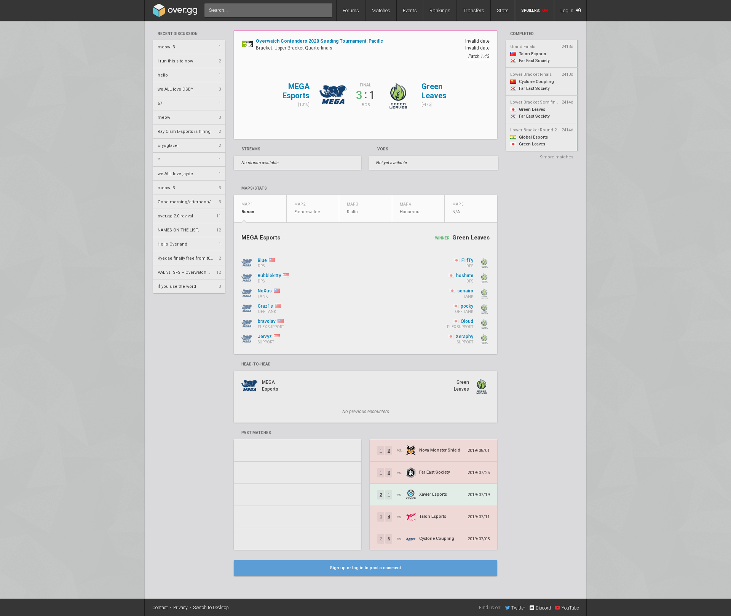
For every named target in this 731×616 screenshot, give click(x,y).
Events (410, 10)
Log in (567, 10)
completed (522, 34)
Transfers (473, 10)
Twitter (518, 607)
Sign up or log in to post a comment (365, 567)
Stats (503, 10)
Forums (351, 10)
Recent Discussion (178, 34)
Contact (160, 607)
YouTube (570, 607)
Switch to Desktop (211, 607)
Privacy (180, 607)
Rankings (439, 10)
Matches (381, 10)
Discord (543, 608)
